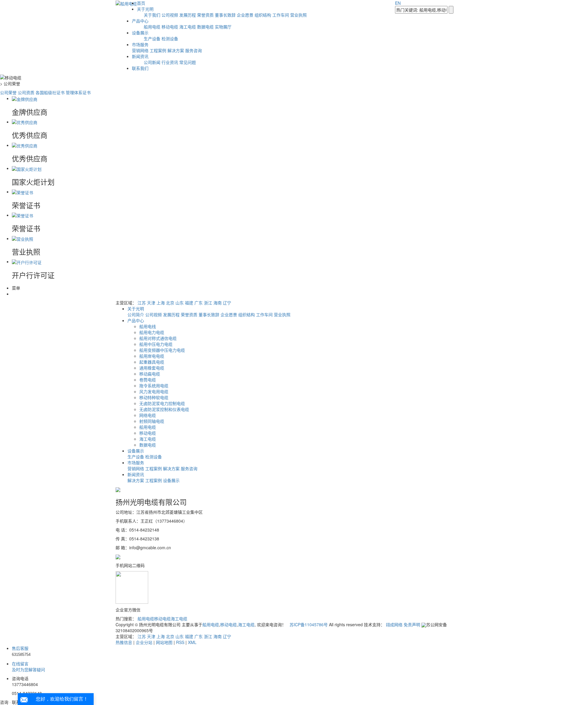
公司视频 (170, 15)
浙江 (208, 303)
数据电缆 (205, 27)
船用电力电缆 (151, 332)
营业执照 (298, 15)
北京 (170, 303)
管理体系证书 (78, 92)
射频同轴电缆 (151, 421)
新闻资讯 (140, 56)
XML (192, 642)
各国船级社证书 (50, 92)
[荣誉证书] (22, 192)
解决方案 (175, 50)
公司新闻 (152, 62)
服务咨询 (193, 50)
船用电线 (147, 326)
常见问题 (187, 62)
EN (398, 3)
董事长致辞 (225, 15)
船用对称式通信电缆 (158, 338)
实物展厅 (223, 27)
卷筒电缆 (147, 380)
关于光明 (145, 9)
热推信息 (124, 642)
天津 (151, 303)
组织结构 (263, 15)
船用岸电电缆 (151, 356)
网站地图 (164, 642)
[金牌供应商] (24, 98)
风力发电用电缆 (153, 391)
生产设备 (152, 38)
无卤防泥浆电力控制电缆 (162, 403)
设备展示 (140, 33)
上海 (160, 303)
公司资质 (26, 92)
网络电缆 (147, 415)
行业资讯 (170, 62)
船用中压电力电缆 (155, 344)
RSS (180, 642)
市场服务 (140, 44)
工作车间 (280, 15)
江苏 (142, 303)
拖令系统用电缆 (153, 385)
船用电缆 (152, 27)
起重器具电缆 (151, 362)
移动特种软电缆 (153, 397)
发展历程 (187, 15)
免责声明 (412, 624)
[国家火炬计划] (26, 168)
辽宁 (227, 303)
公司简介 (136, 314)
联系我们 (140, 68)
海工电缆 (187, 27)
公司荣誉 (8, 92)
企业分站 (144, 642)
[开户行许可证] (26, 261)
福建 (189, 303)
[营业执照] (22, 238)
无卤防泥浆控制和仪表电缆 (164, 409)
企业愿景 (245, 15)
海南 (217, 303)
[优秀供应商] (24, 122)
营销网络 (140, 50)
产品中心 (140, 21)
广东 (198, 303)
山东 (179, 303)
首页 (141, 3)
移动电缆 (170, 27)
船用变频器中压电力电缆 (162, 350)
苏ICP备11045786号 (309, 624)
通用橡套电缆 (151, 368)
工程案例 (158, 50)
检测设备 (170, 38)
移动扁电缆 (149, 374)
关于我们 (152, 15)
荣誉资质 (205, 15)
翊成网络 (394, 624)
